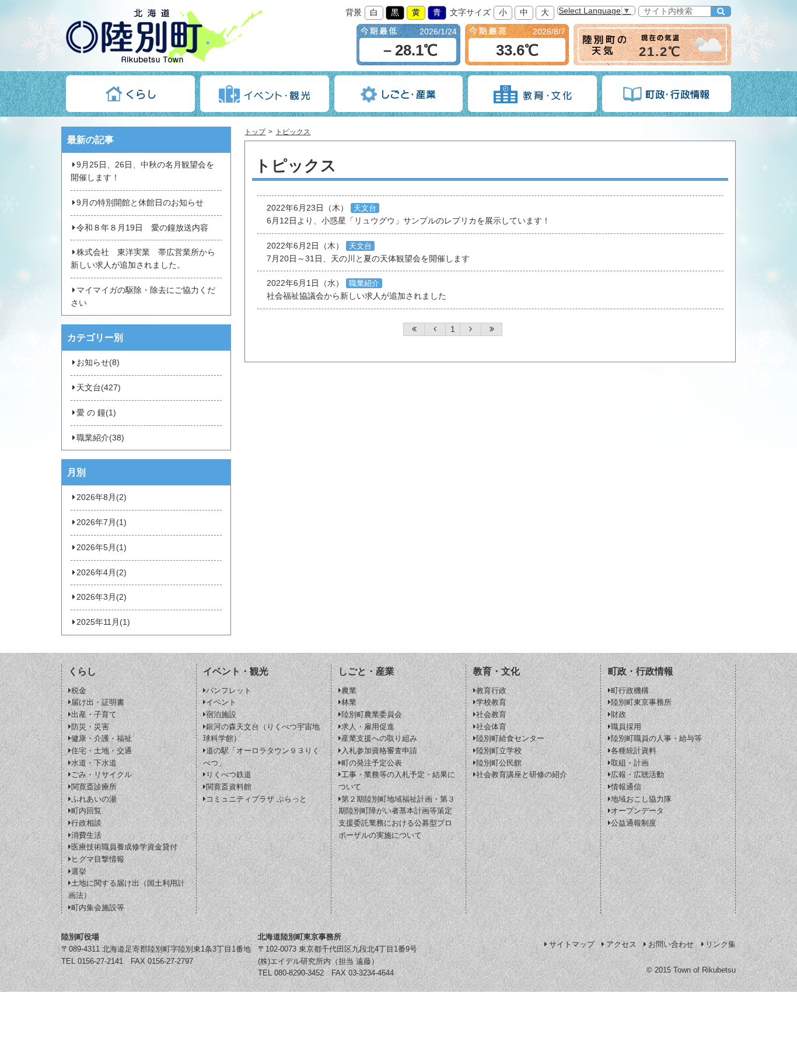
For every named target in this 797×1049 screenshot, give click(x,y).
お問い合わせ (671, 944)
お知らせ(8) (98, 362)
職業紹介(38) (100, 437)
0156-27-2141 (100, 961)
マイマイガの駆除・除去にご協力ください (143, 296)
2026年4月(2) (101, 572)
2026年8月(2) (101, 497)
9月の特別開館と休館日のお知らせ (140, 202)
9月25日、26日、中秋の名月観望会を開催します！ (142, 171)
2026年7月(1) (101, 522)
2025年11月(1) (103, 622)
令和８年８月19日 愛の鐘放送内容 (142, 227)
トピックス (292, 131)
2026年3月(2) (101, 597)
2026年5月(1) (101, 547)
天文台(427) (98, 387)
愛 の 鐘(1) (96, 412)
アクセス (621, 944)
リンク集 (720, 944)
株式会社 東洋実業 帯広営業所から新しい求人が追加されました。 (143, 259)
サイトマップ (572, 944)
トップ (254, 131)
